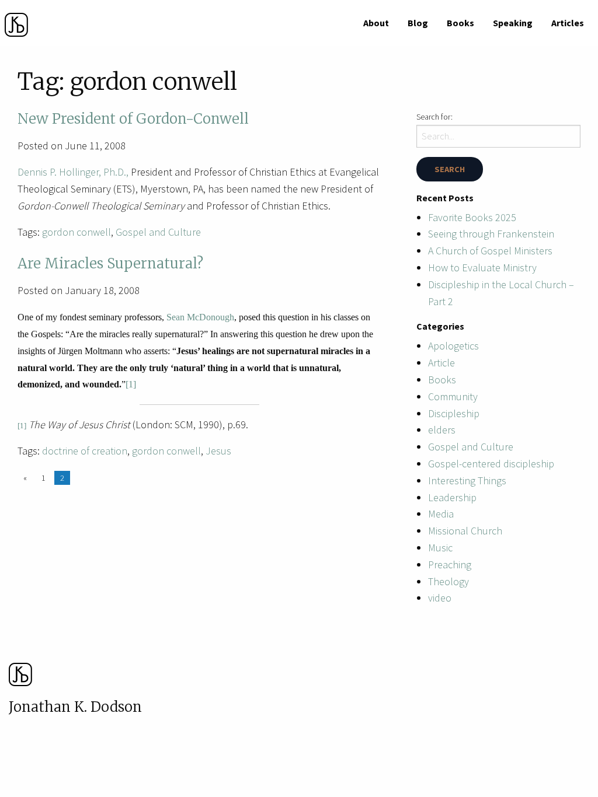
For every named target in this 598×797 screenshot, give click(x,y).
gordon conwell (76, 232)
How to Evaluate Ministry (482, 267)
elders (442, 429)
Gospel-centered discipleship (491, 463)
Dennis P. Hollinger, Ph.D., (73, 172)
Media (441, 513)
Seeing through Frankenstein (491, 233)
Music (440, 547)
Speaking (513, 23)
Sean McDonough (200, 317)
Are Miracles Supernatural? (110, 263)
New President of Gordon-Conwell (133, 119)
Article (441, 362)
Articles (567, 23)
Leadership (452, 497)
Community (453, 396)
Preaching (449, 564)
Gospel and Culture (158, 232)
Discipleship (453, 413)
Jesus (218, 450)
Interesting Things (467, 480)
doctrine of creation (84, 450)
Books (460, 23)
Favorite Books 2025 (472, 217)
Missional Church (465, 530)
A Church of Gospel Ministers (490, 250)
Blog (418, 23)
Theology (448, 581)
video (439, 597)
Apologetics (453, 345)
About (376, 23)
